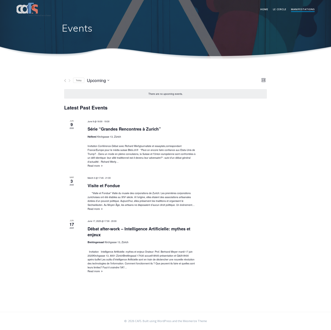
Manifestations (303, 9)
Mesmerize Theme (195, 321)
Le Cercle (279, 9)
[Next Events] (70, 80)
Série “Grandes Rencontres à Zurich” (124, 129)
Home (264, 9)
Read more (94, 165)
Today (79, 80)
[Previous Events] (65, 80)
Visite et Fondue (104, 185)
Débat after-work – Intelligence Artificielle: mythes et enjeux (139, 231)
